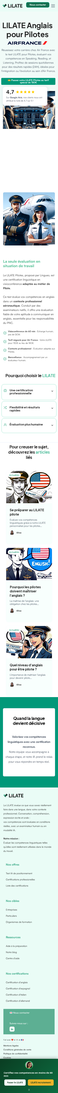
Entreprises (11, 909)
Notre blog (11, 952)
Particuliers (11, 915)
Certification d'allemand (18, 1000)
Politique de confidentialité (15, 1053)
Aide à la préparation (16, 946)
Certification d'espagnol (18, 988)
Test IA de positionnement (19, 873)
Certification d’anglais (17, 982)
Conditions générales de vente (17, 1049)
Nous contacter (21, 1012)
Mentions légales (11, 1045)
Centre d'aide (12, 958)
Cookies (7, 1057)
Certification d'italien (16, 994)
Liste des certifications (17, 885)
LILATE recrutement (41, 1082)
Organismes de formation (19, 922)
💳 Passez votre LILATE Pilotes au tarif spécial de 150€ (28, 81)
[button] (52, 6)
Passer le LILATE (15, 1082)
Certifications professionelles (20, 879)
